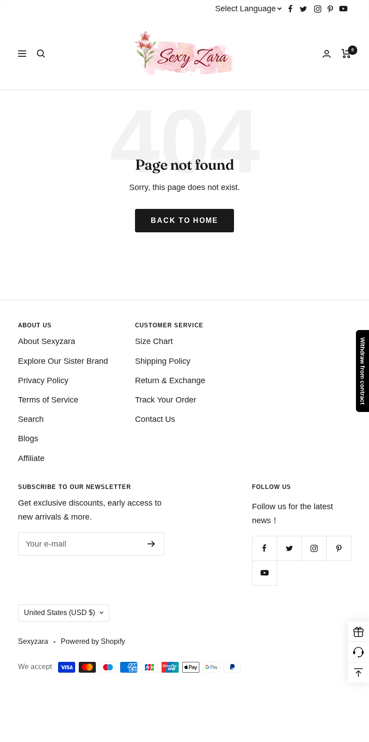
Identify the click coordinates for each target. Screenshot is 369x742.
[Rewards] (358, 632)
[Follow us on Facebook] (290, 9)
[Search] (41, 54)
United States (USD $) (59, 612)
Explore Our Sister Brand (63, 361)
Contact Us (155, 419)
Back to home (184, 220)
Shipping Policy (162, 361)
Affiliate (31, 458)
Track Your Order (165, 399)
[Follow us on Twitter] (303, 9)
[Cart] (346, 53)
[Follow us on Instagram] (317, 9)
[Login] (327, 54)
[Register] (151, 544)
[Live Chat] (358, 652)
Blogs (28, 438)
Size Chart (154, 341)
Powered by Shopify (93, 641)
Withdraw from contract (362, 371)
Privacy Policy (43, 380)
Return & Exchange (170, 380)
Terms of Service (48, 399)
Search (31, 419)
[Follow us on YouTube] (343, 9)
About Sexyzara (46, 341)
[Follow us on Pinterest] (330, 9)
